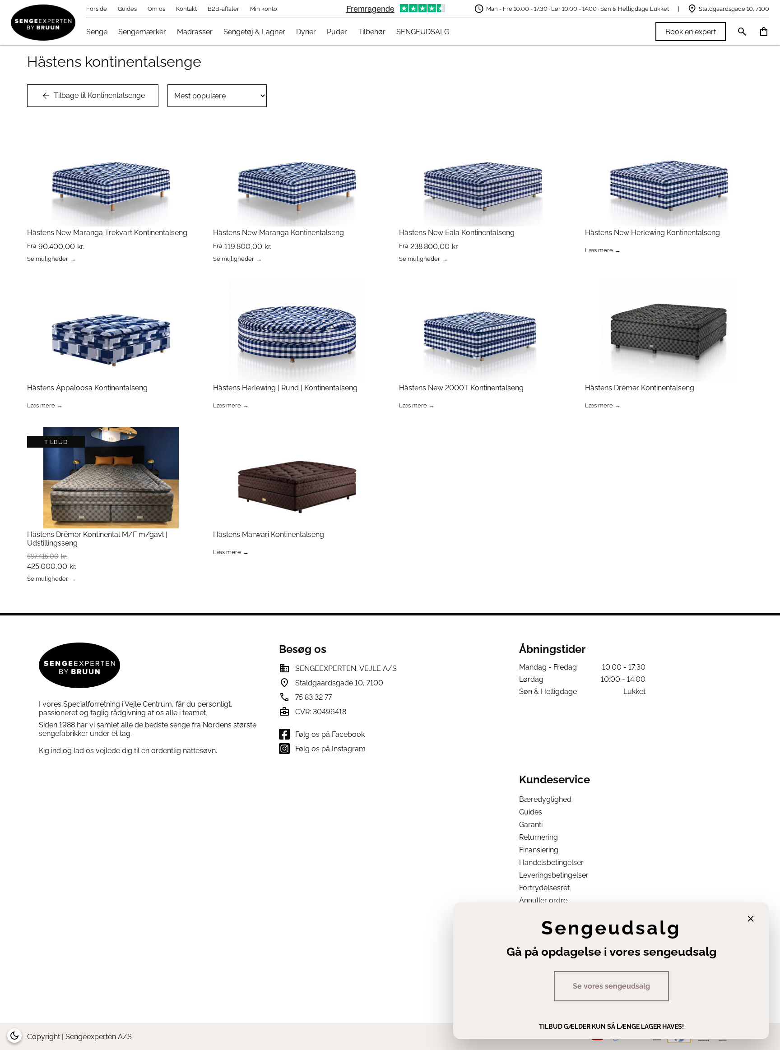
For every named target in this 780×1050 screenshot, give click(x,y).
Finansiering (538, 850)
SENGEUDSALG (422, 32)
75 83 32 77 (313, 697)
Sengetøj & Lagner (254, 32)
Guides (127, 8)
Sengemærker (142, 32)
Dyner (306, 32)
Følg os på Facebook (330, 734)
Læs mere (599, 251)
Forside (96, 8)
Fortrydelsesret (544, 887)
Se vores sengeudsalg (611, 986)
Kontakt (186, 8)
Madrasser (195, 32)
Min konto (263, 8)
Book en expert (690, 32)
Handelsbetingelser (551, 862)
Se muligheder (47, 259)
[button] (14, 1035)
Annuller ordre (543, 900)
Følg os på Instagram (330, 749)
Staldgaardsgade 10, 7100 (734, 8)
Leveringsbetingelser (554, 875)
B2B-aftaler (223, 8)
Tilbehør (371, 32)
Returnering (538, 837)
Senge (96, 32)
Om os (156, 8)
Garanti (531, 824)
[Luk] (751, 918)
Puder (337, 32)
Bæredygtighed (545, 799)
